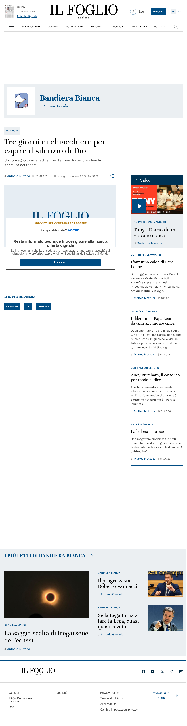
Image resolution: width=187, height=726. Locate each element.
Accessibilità (108, 704)
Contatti (14, 692)
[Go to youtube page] (152, 671)
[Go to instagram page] (171, 671)
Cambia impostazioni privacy (119, 709)
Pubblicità (60, 692)
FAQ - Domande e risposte (20, 700)
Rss (11, 706)
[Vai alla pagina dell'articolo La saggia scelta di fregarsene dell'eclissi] (46, 594)
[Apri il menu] (11, 26)
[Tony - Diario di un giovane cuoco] (157, 199)
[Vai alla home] (84, 11)
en (179, 11)
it (173, 11)
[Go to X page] (162, 671)
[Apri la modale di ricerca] (175, 26)
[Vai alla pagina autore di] (21, 101)
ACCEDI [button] (74, 230)
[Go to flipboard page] (181, 671)
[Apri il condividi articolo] (112, 176)
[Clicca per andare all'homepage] (38, 671)
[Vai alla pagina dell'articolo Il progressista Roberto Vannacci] (165, 584)
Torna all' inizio (161, 696)
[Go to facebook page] (143, 671)
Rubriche (12, 130)
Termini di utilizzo (111, 698)
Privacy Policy (109, 692)
